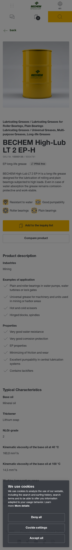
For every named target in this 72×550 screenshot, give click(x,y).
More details (22, 506)
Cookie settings (36, 528)
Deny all (36, 517)
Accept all (36, 538)
